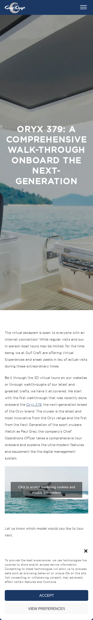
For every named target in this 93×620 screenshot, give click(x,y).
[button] (85, 551)
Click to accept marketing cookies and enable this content (46, 489)
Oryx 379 (33, 404)
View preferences (46, 609)
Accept (46, 595)
